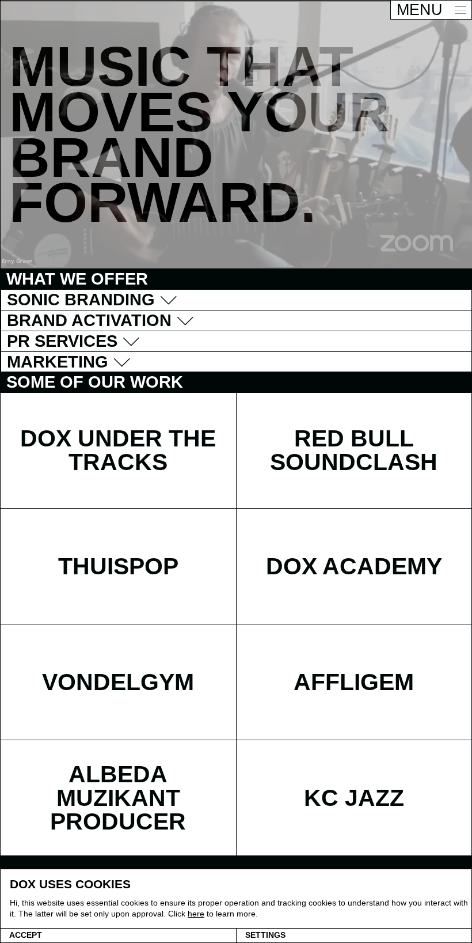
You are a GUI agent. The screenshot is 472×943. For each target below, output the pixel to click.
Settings (265, 935)
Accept (25, 935)
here (196, 913)
